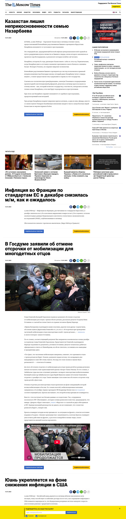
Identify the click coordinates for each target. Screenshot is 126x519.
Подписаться (63, 269)
